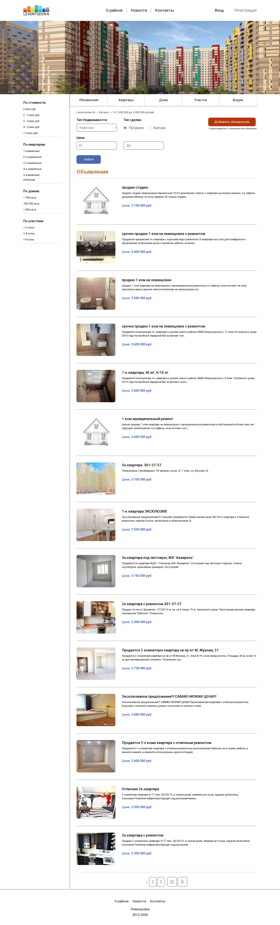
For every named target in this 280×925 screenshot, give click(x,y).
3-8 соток (29, 233)
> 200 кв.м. (29, 209)
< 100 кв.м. (29, 197)
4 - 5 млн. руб (31, 127)
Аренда (159, 127)
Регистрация (245, 10)
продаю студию (135, 187)
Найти (88, 159)
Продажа (136, 127)
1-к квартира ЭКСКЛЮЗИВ (144, 511)
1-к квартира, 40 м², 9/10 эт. (145, 373)
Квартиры (126, 100)
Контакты (164, 10)
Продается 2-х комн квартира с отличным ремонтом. (167, 743)
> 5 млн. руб (30, 133)
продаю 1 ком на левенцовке (146, 280)
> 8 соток (28, 239)
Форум (238, 100)
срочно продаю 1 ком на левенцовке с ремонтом (163, 234)
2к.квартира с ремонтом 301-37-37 (151, 604)
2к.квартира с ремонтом (142, 835)
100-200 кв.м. (31, 203)
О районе (114, 10)
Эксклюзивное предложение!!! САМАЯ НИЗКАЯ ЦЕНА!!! (169, 696)
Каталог (104, 112)
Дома (163, 100)
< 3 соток (28, 227)
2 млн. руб (29, 109)
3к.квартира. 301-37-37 (141, 465)
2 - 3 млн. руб (31, 115)
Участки (200, 100)
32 (172, 882)
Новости (139, 10)
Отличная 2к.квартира (140, 789)
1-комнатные (31, 151)
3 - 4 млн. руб (31, 121)
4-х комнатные (32, 169)
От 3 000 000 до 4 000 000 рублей (133, 112)
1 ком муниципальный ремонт (147, 419)
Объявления (88, 100)
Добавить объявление (232, 122)
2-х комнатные (32, 157)
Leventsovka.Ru (85, 112)
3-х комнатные (32, 163)
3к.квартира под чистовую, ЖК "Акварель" (158, 558)
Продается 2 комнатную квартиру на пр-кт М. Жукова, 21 (170, 650)
